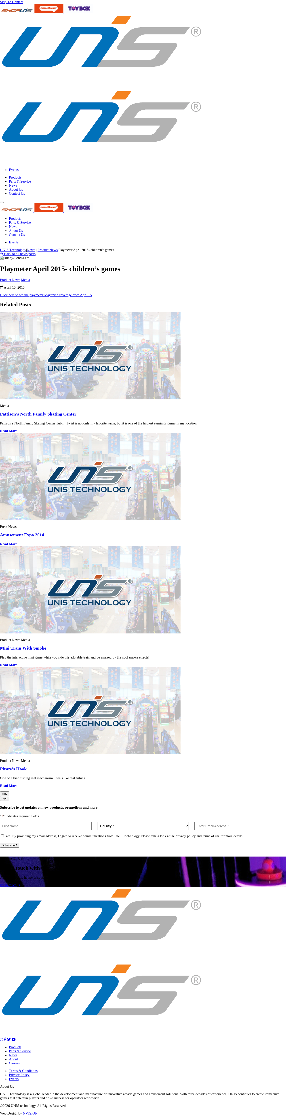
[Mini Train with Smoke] (90, 632)
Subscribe (8, 845)
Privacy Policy (19, 1075)
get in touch (8, 885)
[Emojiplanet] (49, 12)
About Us (16, 189)
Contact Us (17, 193)
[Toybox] (78, 12)
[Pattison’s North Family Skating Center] (90, 398)
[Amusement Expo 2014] (90, 519)
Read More (9, 431)
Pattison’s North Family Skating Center (38, 413)
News (13, 185)
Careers (14, 1063)
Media (25, 280)
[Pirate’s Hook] (90, 753)
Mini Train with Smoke (23, 648)
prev (4, 793)
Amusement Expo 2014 (22, 534)
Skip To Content (11, 2)
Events (14, 170)
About (13, 1059)
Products (15, 177)
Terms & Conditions (23, 1071)
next (4, 798)
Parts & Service (20, 181)
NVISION (30, 1113)
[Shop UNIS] (17, 12)
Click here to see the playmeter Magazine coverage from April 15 (46, 295)
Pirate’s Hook (13, 768)
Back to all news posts (19, 254)
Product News (10, 280)
